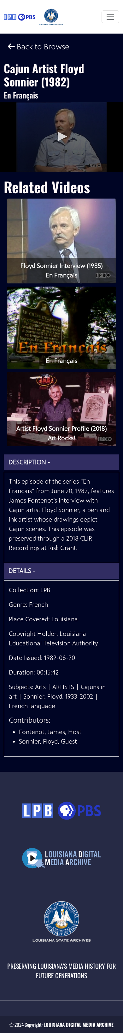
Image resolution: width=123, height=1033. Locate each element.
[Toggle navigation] (110, 16)
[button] (61, 136)
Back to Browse (42, 46)
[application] (61, 137)
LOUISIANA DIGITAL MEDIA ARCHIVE (79, 1024)
